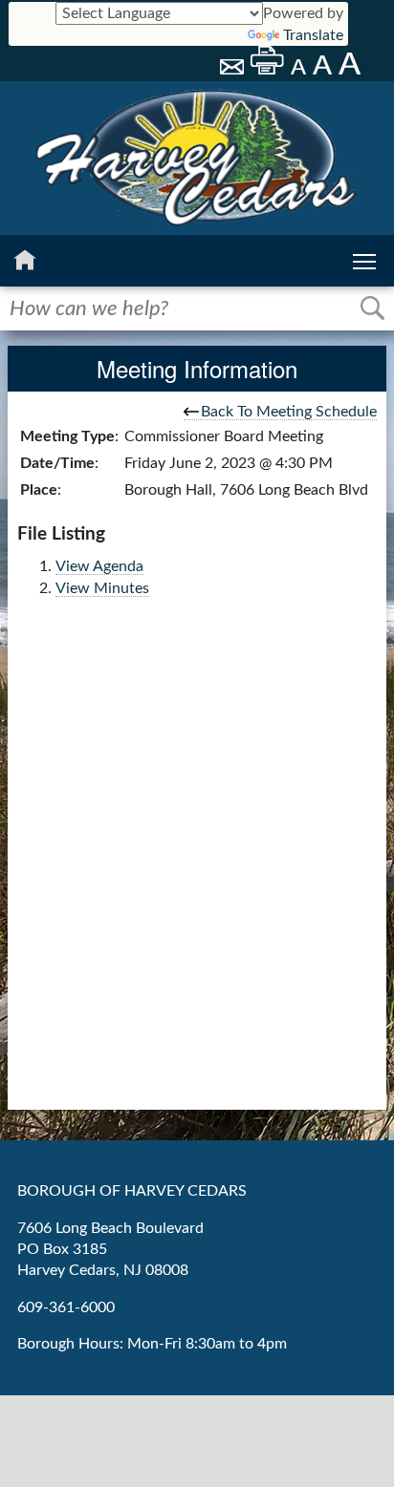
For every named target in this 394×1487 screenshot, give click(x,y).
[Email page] (233, 69)
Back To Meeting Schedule (289, 411)
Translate (313, 35)
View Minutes (102, 588)
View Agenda (99, 566)
